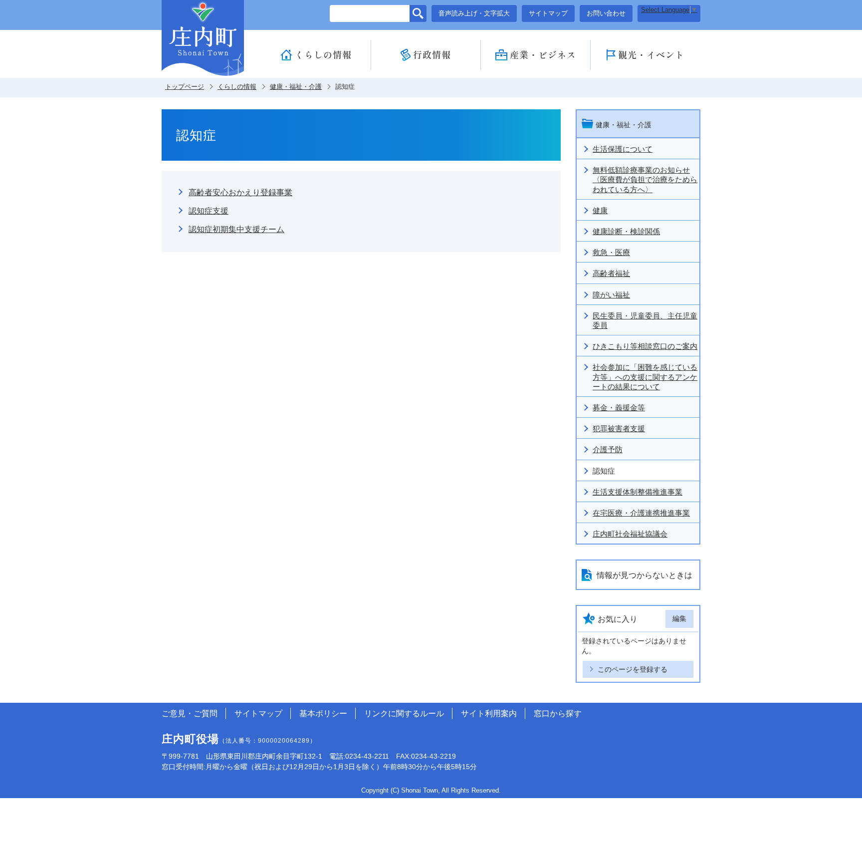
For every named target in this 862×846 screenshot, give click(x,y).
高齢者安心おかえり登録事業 (240, 192)
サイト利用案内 (489, 713)
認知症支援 (208, 211)
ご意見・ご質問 (189, 713)
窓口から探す (558, 713)
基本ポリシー (323, 713)
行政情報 (432, 54)
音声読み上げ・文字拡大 (474, 13)
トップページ (184, 86)
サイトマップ (548, 13)
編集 (679, 618)
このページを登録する (632, 669)
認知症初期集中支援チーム (236, 229)
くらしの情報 (323, 54)
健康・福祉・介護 (296, 86)
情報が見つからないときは (644, 575)
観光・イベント (651, 54)
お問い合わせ (606, 13)
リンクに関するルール (404, 713)
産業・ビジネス (543, 54)
